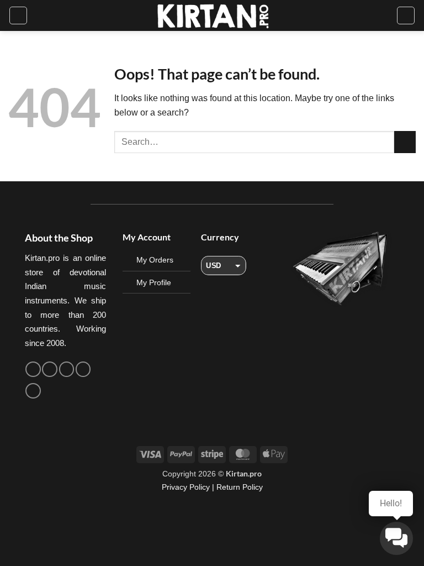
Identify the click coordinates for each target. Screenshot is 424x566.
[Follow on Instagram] (49, 369)
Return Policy (239, 487)
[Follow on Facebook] (33, 369)
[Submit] (405, 142)
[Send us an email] (67, 369)
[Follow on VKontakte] (83, 369)
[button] (18, 15)
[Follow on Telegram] (33, 391)
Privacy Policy (186, 487)
